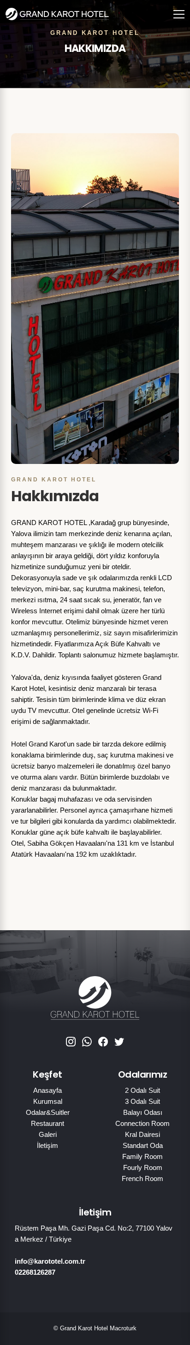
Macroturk (123, 1328)
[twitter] (119, 1042)
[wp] (87, 1042)
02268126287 (35, 1272)
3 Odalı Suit (142, 1101)
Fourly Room (142, 1167)
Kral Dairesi (142, 1134)
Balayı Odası (142, 1112)
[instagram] (71, 1042)
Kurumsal (47, 1101)
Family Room (142, 1156)
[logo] (47, 14)
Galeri (48, 1134)
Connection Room (142, 1123)
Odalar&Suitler (48, 1112)
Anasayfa (47, 1090)
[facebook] (103, 1042)
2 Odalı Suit (142, 1090)
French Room (142, 1178)
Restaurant (47, 1123)
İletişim (47, 1145)
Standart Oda (143, 1145)
